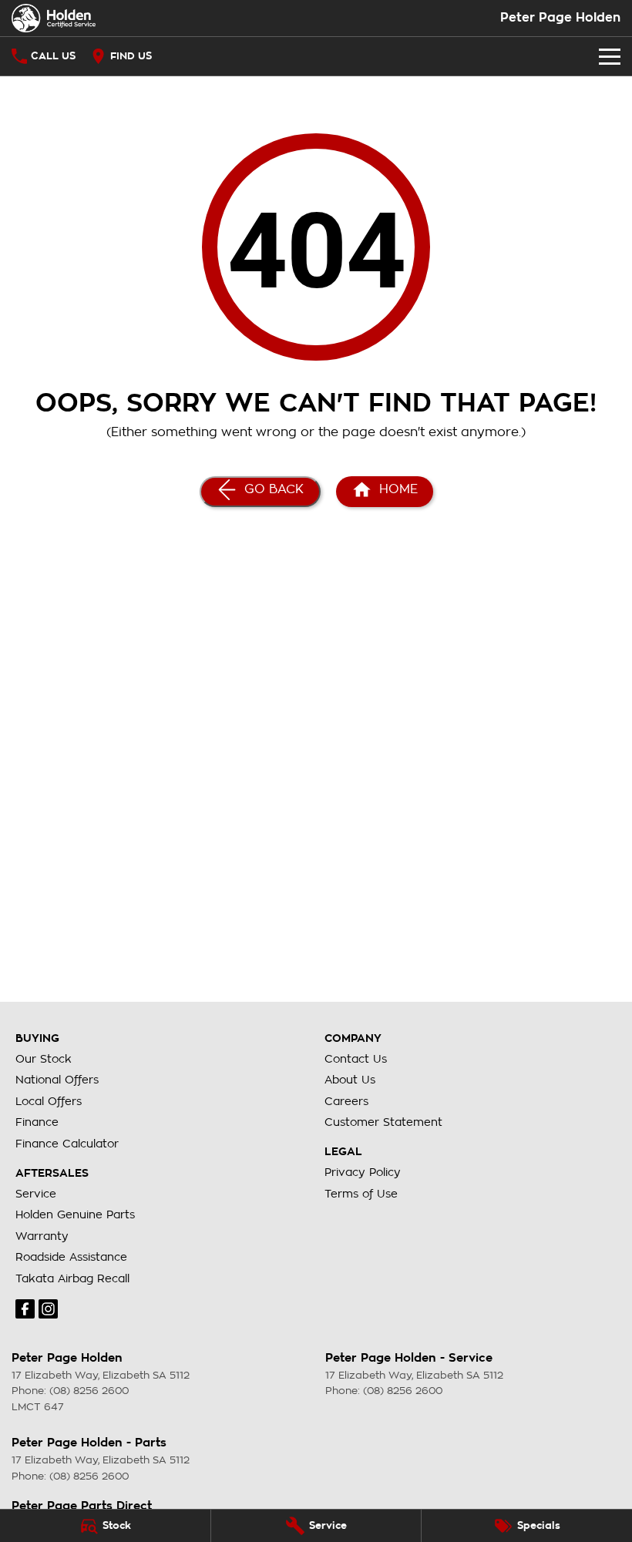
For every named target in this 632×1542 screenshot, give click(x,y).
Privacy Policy (362, 1172)
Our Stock (43, 1058)
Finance (37, 1122)
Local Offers (48, 1101)
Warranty (42, 1236)
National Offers (57, 1079)
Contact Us (355, 1058)
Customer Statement (383, 1122)
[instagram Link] (48, 1309)
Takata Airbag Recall (72, 1278)
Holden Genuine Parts (75, 1214)
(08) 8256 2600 (89, 1391)
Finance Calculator (67, 1143)
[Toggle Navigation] (609, 56)
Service (35, 1193)
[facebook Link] (25, 1309)
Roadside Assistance (71, 1256)
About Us (349, 1079)
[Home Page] (54, 18)
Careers (346, 1101)
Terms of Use (361, 1193)
